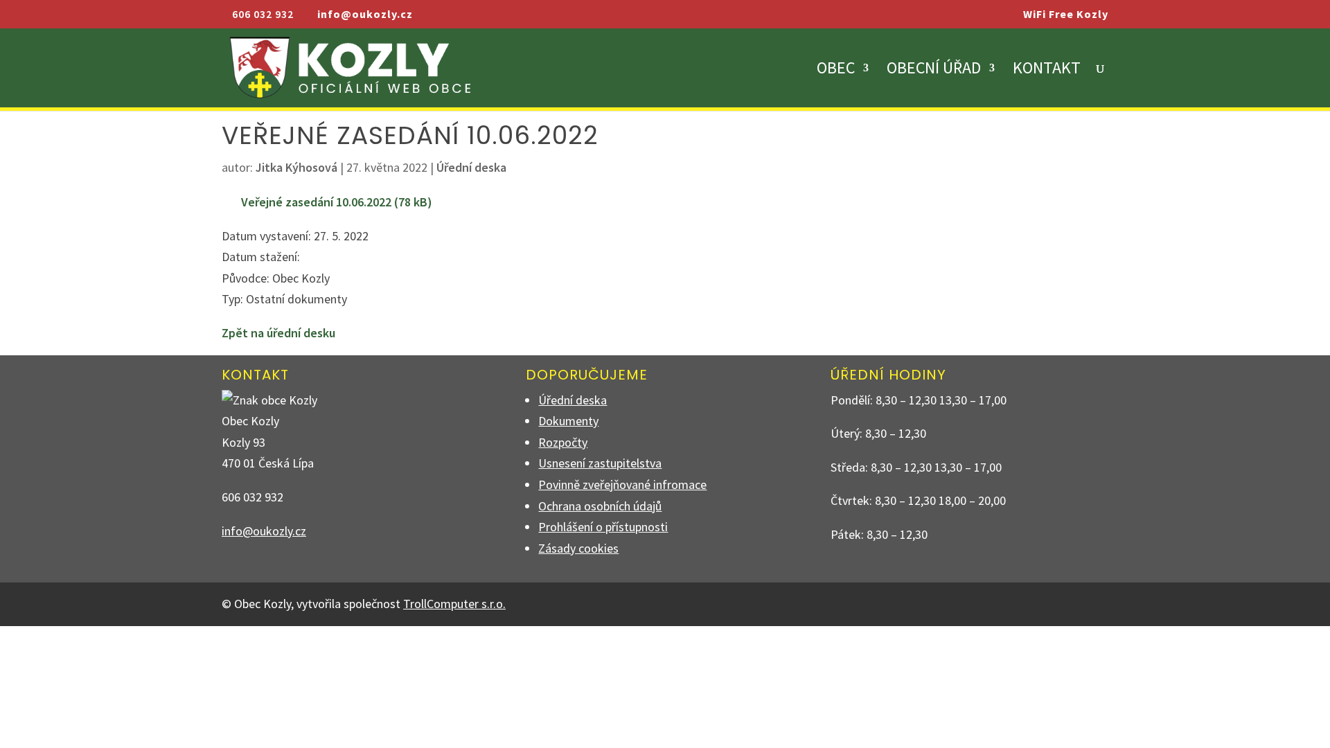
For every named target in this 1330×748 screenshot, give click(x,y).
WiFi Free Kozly (1065, 14)
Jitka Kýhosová (296, 167)
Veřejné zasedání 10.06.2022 (316, 202)
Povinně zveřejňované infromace (622, 484)
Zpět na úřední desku (278, 333)
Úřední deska (471, 167)
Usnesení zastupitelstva (600, 463)
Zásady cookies (578, 548)
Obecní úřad (934, 70)
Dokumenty (568, 421)
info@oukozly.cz (264, 531)
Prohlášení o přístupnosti (603, 527)
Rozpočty (562, 442)
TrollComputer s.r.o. (454, 604)
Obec (836, 70)
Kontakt (1047, 70)
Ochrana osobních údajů (600, 506)
